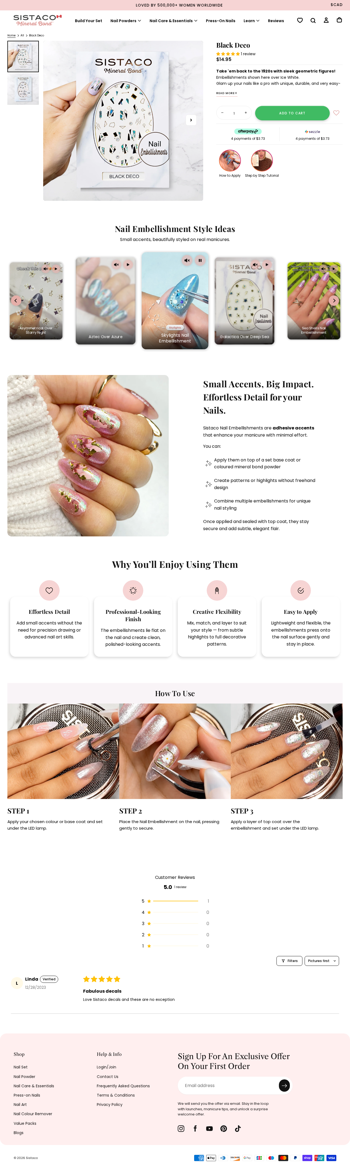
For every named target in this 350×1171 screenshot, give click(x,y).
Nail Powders (123, 21)
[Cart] (339, 20)
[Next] (341, 762)
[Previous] (8, 762)
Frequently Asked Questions (123, 1085)
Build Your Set (88, 21)
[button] (313, 21)
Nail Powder (24, 1076)
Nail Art (20, 1104)
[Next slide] (334, 300)
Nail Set (21, 1067)
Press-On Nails (220, 21)
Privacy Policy (109, 1104)
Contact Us (107, 1076)
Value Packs (25, 1123)
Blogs (19, 1132)
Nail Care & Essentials (34, 1085)
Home (11, 35)
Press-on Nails (27, 1095)
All (22, 35)
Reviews (276, 21)
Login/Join (106, 1067)
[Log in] (326, 21)
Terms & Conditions (116, 1095)
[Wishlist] (300, 21)
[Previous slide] (16, 300)
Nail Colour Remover (33, 1113)
